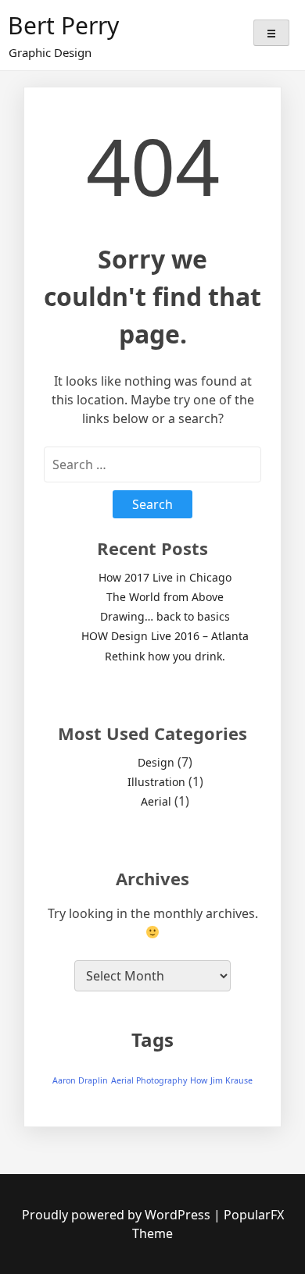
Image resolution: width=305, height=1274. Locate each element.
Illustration (156, 781)
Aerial (156, 801)
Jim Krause (231, 1080)
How (198, 1080)
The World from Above (165, 596)
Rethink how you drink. (165, 656)
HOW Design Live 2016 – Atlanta (165, 635)
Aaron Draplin (80, 1080)
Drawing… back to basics (165, 616)
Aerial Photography (149, 1080)
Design (156, 762)
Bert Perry (63, 25)
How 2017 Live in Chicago (165, 577)
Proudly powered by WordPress (118, 1214)
